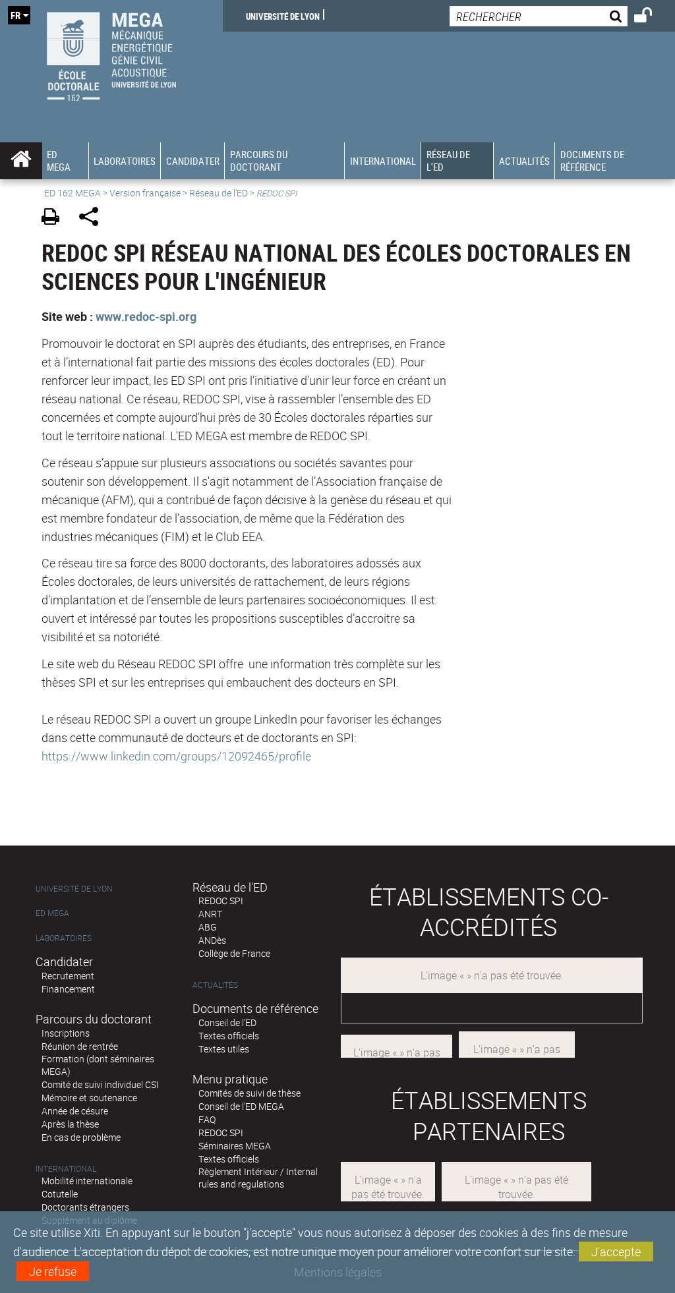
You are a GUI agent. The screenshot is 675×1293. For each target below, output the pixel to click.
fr (15, 15)
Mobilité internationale (87, 1180)
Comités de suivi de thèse (249, 1093)
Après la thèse (70, 1124)
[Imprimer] (55, 218)
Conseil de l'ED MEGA (241, 1106)
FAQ (207, 1119)
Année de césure (75, 1111)
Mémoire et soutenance (89, 1097)
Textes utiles (223, 1049)
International (66, 1168)
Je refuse (52, 1271)
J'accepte (616, 1251)
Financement (68, 989)
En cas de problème (81, 1137)
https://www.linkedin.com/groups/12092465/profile (176, 756)
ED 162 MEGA (72, 193)
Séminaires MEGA (234, 1145)
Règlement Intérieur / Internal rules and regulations (258, 1177)
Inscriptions (66, 1033)
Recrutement (68, 975)
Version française (145, 193)
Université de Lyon (283, 16)
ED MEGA (52, 913)
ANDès (212, 940)
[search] (539, 16)
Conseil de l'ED (227, 1022)
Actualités (215, 985)
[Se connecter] (651, 17)
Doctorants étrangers (85, 1207)
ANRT (210, 913)
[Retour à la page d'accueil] (111, 53)
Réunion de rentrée (80, 1046)
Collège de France (234, 953)
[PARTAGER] (93, 218)
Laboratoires (64, 938)
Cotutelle (60, 1194)
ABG (207, 927)
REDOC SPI (220, 900)
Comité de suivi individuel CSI (100, 1084)
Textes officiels (228, 1035)
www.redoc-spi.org (146, 316)
